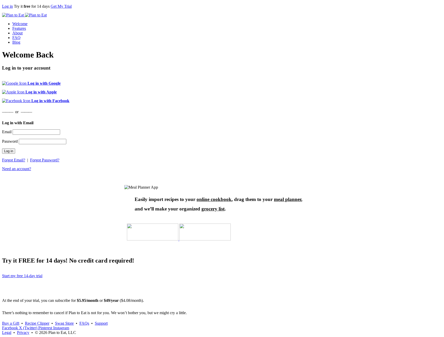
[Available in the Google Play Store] (205, 239)
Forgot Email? (13, 160)
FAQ (16, 37)
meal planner (287, 199)
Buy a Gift (10, 323)
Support (101, 323)
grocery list (213, 208)
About (17, 33)
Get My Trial (61, 6)
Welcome (19, 24)
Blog (16, 42)
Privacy (23, 332)
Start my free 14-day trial (22, 276)
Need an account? (16, 169)
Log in (7, 6)
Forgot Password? (44, 160)
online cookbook (214, 199)
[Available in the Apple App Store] (153, 239)
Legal (6, 332)
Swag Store (64, 323)
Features (19, 28)
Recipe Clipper (37, 323)
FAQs (84, 323)
